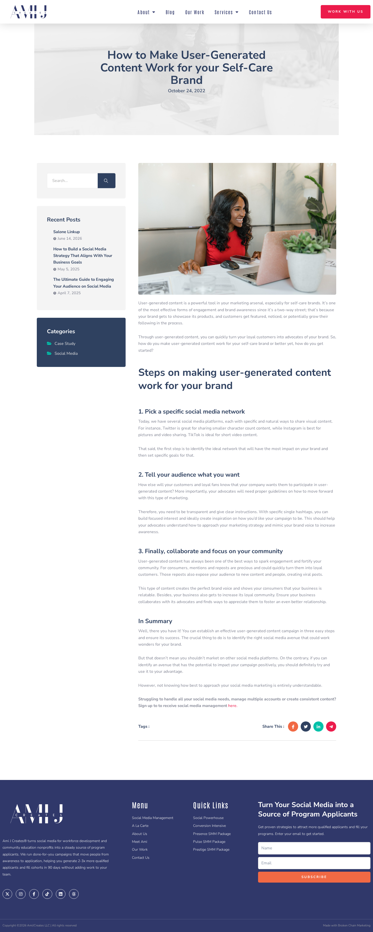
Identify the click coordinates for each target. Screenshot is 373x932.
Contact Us (260, 12)
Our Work (195, 12)
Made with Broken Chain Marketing (346, 925)
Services (224, 12)
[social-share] (293, 726)
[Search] (106, 180)
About (144, 12)
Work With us (345, 11)
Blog (170, 12)
